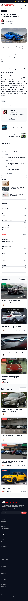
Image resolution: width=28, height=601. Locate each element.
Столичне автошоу (14, 255)
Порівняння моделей (5, 523)
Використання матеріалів (18, 596)
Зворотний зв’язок (8, 598)
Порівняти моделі (5, 571)
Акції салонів (14, 208)
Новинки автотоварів (14, 236)
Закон (14, 222)
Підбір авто (3, 521)
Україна (14, 262)
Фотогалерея (4, 526)
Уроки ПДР (14, 265)
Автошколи (3, 584)
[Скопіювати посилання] (15, 105)
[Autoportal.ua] (7, 5)
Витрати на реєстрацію (6, 568)
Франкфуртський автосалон (14, 267)
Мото (14, 229)
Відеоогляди (3, 548)
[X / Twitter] (13, 105)
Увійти (25, 1)
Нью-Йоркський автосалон (14, 241)
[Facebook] (10, 105)
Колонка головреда (14, 225)
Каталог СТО (3, 581)
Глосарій (3, 561)
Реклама (2, 598)
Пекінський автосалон (14, 246)
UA (16, 1)
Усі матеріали (23, 279)
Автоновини (3, 537)
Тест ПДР (3, 557)
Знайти (23, 512)
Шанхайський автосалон (14, 269)
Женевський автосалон (14, 220)
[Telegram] (8, 105)
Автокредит (3, 566)
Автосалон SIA (14, 206)
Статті (2, 539)
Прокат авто (3, 586)
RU (18, 1)
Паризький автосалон (14, 243)
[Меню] (25, 5)
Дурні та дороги (14, 217)
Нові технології (14, 239)
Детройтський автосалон (14, 213)
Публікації (3, 541)
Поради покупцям (5, 544)
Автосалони (3, 579)
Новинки (4, 11)
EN (21, 1)
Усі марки (3, 519)
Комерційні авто (14, 227)
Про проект (3, 588)
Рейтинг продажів (5, 530)
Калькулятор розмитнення (6, 564)
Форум (2, 551)
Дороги (14, 215)
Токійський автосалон (14, 258)
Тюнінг (14, 260)
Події (14, 248)
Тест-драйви (4, 546)
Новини (14, 232)
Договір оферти (9, 596)
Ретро (14, 251)
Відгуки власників (5, 528)
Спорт (14, 253)
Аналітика (14, 210)
